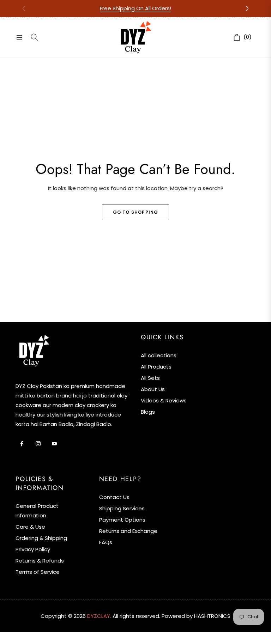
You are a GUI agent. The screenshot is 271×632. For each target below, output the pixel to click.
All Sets (150, 378)
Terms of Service (38, 572)
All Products (156, 366)
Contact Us (114, 497)
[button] (247, 8)
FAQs (105, 542)
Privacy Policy (33, 549)
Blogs (148, 411)
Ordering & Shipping (41, 538)
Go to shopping (135, 212)
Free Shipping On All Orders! (135, 8)
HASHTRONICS (212, 616)
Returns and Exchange (128, 531)
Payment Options (122, 519)
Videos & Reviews (164, 400)
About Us (153, 389)
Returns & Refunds (40, 560)
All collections (158, 355)
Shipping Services (122, 508)
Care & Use (30, 526)
